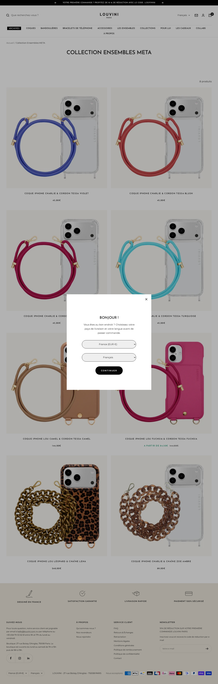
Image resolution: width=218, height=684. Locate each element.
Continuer (109, 370)
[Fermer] (146, 299)
